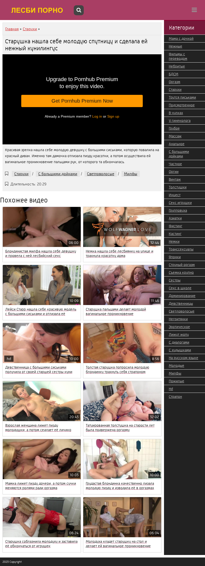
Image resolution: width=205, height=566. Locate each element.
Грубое (174, 128)
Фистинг (175, 226)
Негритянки (178, 319)
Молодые (176, 365)
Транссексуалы (181, 249)
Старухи (21, 173)
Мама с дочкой (181, 38)
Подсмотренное (182, 105)
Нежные (175, 46)
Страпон (175, 396)
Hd (171, 389)
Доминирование (182, 296)
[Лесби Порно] (37, 10)
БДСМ (173, 74)
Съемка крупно (181, 272)
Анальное (176, 144)
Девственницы (181, 303)
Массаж (175, 136)
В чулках (176, 113)
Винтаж (175, 179)
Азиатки (175, 218)
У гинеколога (179, 120)
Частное (175, 164)
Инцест (174, 195)
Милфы (130, 173)
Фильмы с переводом (178, 56)
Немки (174, 241)
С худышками (180, 350)
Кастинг (175, 233)
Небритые (177, 66)
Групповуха (178, 210)
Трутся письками (182, 97)
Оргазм (174, 82)
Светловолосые (100, 173)
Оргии (173, 171)
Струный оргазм (182, 264)
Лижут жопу (179, 334)
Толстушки (177, 187)
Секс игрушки (180, 202)
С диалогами (179, 342)
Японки (175, 257)
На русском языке (183, 358)
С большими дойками (57, 173)
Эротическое (179, 327)
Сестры (174, 280)
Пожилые (176, 381)
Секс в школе (180, 288)
